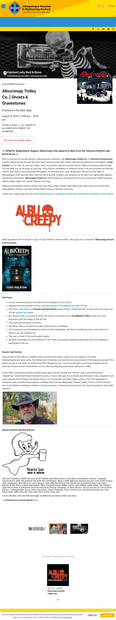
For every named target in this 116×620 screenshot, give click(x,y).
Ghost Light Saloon (21, 309)
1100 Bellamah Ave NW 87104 (72, 305)
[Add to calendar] (113, 29)
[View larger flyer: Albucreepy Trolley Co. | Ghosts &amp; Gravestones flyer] (94, 85)
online (22, 316)
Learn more (67, 617)
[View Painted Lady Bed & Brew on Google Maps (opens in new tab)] (5, 73)
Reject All (92, 615)
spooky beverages (24, 312)
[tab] (58, 600)
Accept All (107, 615)
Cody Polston (65, 302)
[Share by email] (108, 29)
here (35, 500)
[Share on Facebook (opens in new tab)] (93, 29)
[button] (3, 8)
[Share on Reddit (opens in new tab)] (103, 29)
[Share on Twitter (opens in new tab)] (98, 29)
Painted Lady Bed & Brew (24, 72)
